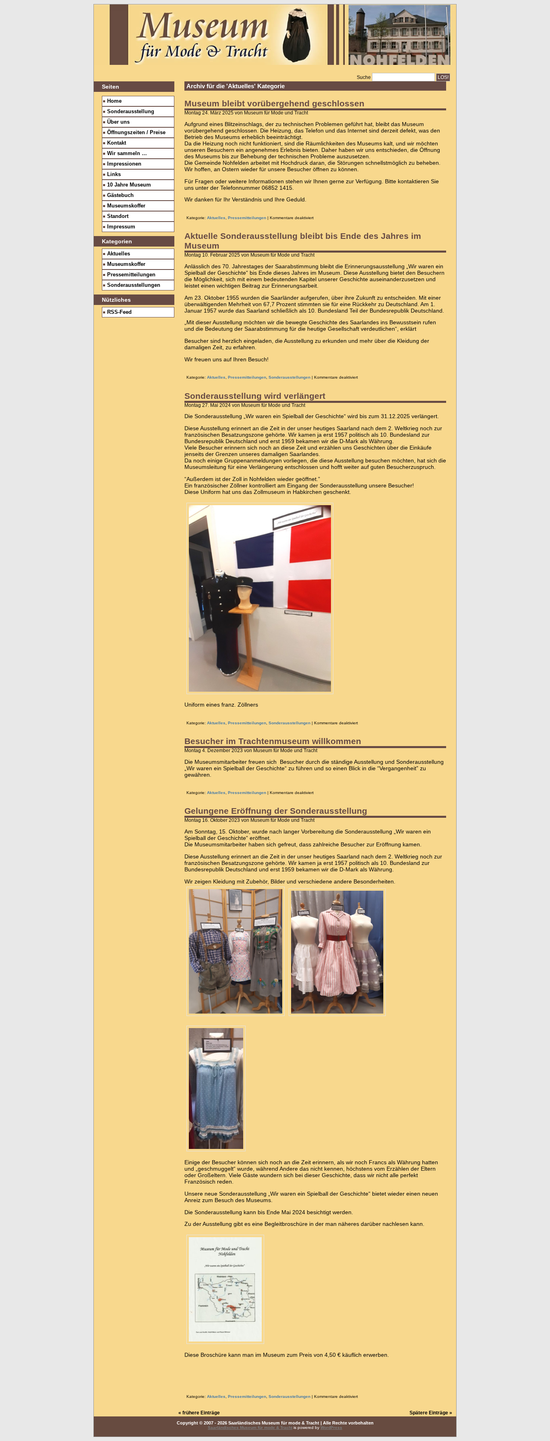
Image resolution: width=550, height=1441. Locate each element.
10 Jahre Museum (129, 185)
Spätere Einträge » (430, 1412)
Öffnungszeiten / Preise (136, 132)
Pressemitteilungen (247, 218)
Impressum (121, 227)
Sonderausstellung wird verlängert (254, 395)
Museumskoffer (126, 206)
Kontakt (116, 143)
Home (114, 101)
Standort (117, 216)
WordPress (331, 1427)
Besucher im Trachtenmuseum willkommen (272, 741)
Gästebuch (120, 195)
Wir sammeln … (127, 153)
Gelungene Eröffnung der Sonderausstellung (275, 810)
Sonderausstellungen (289, 377)
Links (114, 174)
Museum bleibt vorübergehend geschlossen (274, 103)
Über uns (118, 122)
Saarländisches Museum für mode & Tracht (250, 1427)
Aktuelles (216, 218)
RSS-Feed (119, 312)
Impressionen (124, 164)
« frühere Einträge (199, 1412)
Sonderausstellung (130, 111)
